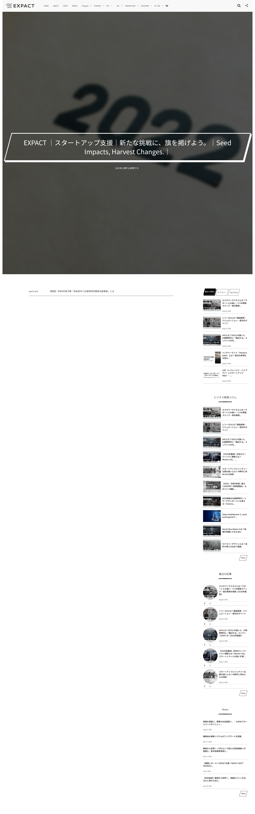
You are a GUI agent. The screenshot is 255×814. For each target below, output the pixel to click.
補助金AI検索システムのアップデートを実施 (222, 736)
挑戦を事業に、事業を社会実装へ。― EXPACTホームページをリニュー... (225, 723)
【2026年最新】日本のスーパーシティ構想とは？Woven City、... (234, 457)
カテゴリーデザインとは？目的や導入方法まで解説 (234, 545)
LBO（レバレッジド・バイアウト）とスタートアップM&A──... (234, 373)
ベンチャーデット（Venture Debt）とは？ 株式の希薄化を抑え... (234, 355)
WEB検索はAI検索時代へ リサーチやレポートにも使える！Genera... (234, 501)
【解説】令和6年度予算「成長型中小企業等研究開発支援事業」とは (81, 291)
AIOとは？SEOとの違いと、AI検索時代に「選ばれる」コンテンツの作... (234, 338)
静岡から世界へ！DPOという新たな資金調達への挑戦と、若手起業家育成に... (224, 749)
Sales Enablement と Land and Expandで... (234, 515)
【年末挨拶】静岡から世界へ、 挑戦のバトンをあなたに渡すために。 (224, 779)
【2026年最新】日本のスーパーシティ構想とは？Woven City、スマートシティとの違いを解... (233, 653)
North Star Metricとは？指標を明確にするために (234, 530)
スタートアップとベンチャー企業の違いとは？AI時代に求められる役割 (234, 471)
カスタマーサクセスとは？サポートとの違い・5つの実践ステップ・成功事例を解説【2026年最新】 (233, 590)
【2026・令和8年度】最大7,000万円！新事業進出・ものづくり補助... (234, 486)
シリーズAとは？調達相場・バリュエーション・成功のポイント (234, 320)
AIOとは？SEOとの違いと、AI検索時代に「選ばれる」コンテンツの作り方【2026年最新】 (233, 633)
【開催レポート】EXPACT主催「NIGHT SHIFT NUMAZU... (223, 764)
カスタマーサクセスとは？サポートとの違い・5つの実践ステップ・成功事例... (234, 303)
